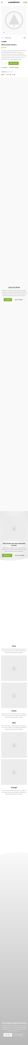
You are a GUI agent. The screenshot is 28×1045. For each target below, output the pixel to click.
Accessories (8, 37)
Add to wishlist (15, 67)
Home (2, 37)
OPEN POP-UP (7, 555)
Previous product (23, 38)
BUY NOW (7, 299)
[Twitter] (8, 75)
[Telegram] (14, 75)
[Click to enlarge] (3, 32)
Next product (26, 38)
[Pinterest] (10, 75)
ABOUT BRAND (19, 299)
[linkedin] (12, 75)
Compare (5, 67)
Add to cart (13, 63)
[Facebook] (6, 75)
